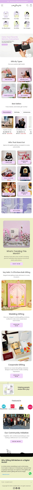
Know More (16, 441)
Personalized (7, 112)
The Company (7, 482)
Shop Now (16, 263)
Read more (6, 474)
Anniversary (26, 112)
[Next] (30, 55)
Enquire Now (16, 325)
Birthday (17, 112)
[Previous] (26, 55)
